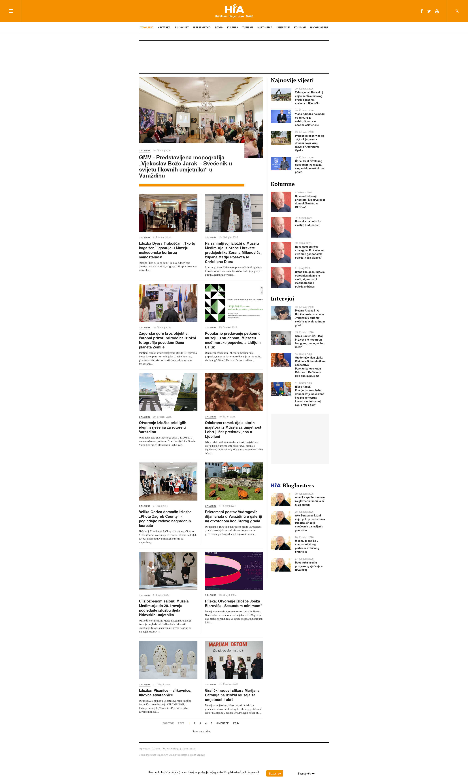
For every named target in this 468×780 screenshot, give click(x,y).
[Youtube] (437, 11)
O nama (157, 748)
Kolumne (300, 27)
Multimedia (264, 27)
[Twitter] (429, 11)
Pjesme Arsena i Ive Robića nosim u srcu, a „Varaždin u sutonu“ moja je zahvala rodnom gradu (310, 318)
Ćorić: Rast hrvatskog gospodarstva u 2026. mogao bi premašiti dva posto (309, 166)
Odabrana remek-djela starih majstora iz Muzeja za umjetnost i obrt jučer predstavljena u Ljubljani (233, 429)
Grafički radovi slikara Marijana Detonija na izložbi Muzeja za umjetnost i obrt (232, 695)
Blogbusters (319, 27)
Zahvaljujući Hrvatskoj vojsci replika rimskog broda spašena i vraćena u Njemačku (309, 97)
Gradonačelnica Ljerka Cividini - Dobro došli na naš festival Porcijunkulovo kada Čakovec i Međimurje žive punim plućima (310, 367)
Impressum (144, 748)
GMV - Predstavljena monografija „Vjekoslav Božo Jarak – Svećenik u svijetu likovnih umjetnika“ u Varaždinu (185, 166)
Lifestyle (283, 27)
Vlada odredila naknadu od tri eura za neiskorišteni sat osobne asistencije (310, 119)
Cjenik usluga (189, 748)
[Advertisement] (234, 56)
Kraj (236, 723)
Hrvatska (164, 27)
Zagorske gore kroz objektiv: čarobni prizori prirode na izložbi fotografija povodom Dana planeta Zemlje (167, 340)
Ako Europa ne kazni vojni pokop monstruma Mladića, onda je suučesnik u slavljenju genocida (310, 523)
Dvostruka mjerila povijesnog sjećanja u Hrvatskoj (309, 566)
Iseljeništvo (201, 27)
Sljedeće (222, 723)
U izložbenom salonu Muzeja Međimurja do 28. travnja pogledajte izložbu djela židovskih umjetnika (164, 607)
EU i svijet (182, 27)
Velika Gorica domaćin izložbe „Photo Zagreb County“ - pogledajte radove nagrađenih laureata (165, 518)
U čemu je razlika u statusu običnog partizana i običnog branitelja (307, 546)
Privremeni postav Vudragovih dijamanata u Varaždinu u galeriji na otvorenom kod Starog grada (233, 516)
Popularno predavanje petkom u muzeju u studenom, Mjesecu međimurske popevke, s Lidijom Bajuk (233, 340)
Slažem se (275, 773)
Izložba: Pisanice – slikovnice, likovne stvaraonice (165, 692)
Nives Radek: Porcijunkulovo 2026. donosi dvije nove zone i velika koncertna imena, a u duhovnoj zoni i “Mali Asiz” (309, 396)
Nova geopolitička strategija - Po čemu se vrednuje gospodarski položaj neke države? (309, 252)
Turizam (247, 27)
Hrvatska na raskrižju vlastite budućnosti (308, 223)
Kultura (232, 27)
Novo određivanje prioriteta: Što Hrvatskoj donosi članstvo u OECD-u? (310, 201)
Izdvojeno (146, 27)
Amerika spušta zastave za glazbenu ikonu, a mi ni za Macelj (310, 500)
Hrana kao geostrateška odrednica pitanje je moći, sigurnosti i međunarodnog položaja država (310, 279)
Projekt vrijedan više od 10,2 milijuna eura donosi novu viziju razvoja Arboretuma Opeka (309, 143)
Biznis (219, 27)
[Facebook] (421, 11)
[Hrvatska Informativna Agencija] (234, 11)
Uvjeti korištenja (171, 748)
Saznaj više (304, 773)
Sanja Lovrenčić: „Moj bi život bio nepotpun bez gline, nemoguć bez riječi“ (310, 341)
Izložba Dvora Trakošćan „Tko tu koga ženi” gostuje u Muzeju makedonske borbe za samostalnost (167, 250)
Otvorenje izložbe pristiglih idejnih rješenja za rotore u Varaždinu (162, 427)
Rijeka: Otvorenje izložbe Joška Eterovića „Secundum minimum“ (233, 603)
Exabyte (201, 754)
